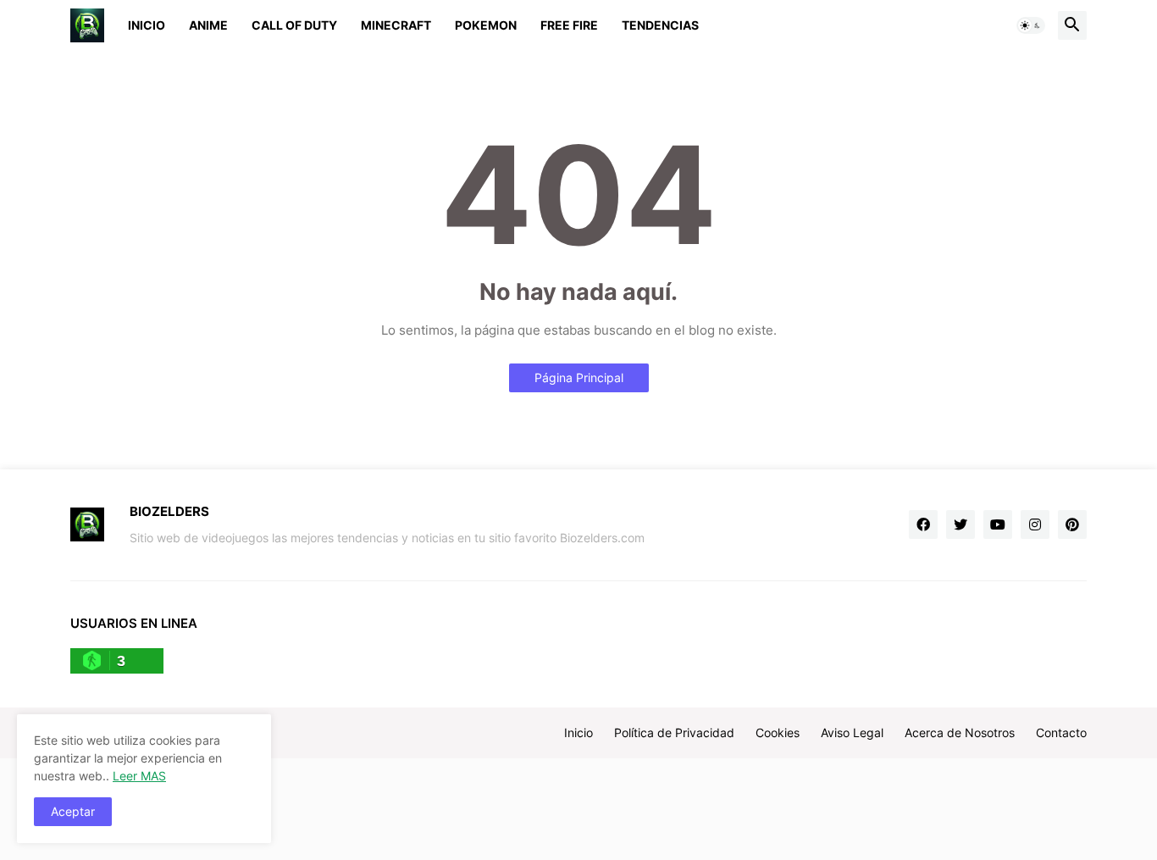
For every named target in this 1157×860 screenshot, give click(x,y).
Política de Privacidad (674, 732)
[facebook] (923, 524)
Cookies (778, 732)
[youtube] (997, 524)
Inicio (146, 25)
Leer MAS (139, 775)
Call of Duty (294, 25)
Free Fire (569, 25)
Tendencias (660, 25)
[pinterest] (1072, 524)
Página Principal (578, 377)
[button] (1030, 25)
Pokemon (486, 25)
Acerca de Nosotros (960, 732)
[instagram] (1035, 524)
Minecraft (396, 25)
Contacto (1061, 732)
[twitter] (960, 524)
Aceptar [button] (73, 811)
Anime (208, 25)
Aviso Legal (852, 732)
